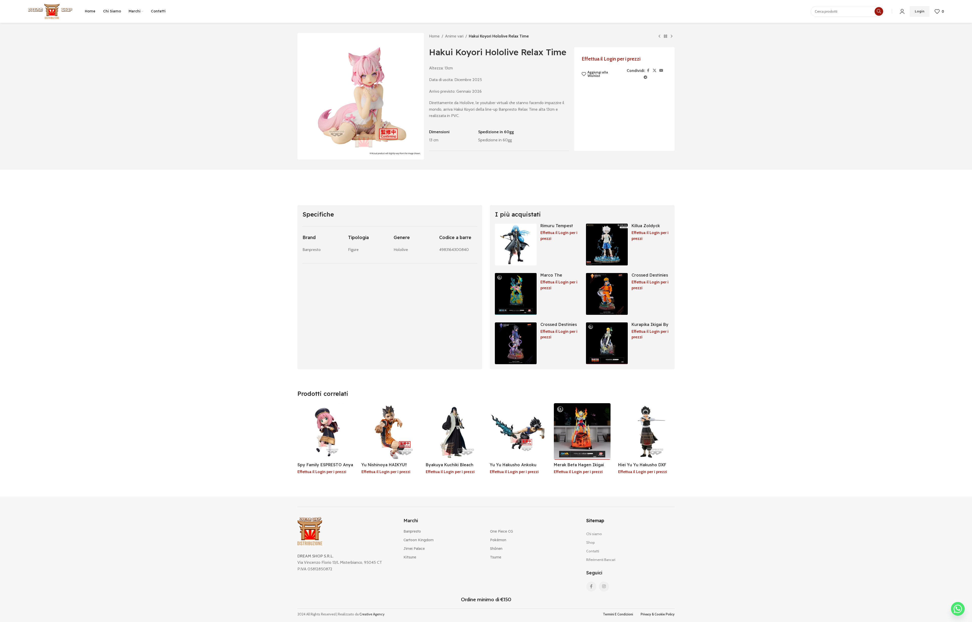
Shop (590, 542)
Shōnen (496, 548)
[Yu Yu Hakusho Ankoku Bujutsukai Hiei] (518, 431)
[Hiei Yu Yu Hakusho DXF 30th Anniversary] (646, 431)
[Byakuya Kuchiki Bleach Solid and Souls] (454, 431)
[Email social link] (661, 70)
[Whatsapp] (958, 609)
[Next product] (672, 36)
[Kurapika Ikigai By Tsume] (607, 343)
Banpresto (412, 531)
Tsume (495, 557)
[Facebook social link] (648, 70)
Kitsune (409, 557)
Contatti (592, 551)
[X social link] (654, 70)
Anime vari (454, 36)
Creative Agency (371, 614)
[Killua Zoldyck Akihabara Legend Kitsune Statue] (607, 244)
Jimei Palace (414, 548)
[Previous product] (659, 36)
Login (919, 11)
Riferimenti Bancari (600, 559)
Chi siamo (594, 534)
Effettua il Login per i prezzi (611, 59)
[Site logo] (50, 11)
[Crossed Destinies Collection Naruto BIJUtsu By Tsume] (607, 294)
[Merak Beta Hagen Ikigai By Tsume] (582, 431)
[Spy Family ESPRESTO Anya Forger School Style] (325, 431)
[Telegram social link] (645, 77)
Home (434, 36)
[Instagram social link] (604, 586)
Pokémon (498, 540)
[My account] (902, 11)
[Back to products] (665, 36)
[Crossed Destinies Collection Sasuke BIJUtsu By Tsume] (516, 343)
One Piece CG (501, 531)
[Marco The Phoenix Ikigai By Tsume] (516, 294)
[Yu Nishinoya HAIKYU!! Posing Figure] (389, 431)
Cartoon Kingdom (418, 540)
